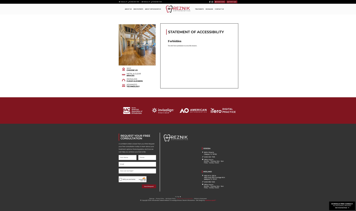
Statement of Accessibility (185, 198)
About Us (128, 9)
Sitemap (151, 198)
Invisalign (209, 9)
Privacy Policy (160, 198)
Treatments (199, 9)
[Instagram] (212, 2)
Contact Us (219, 9)
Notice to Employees (200, 198)
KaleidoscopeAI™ (210, 200)
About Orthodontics (153, 9)
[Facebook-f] (210, 2)
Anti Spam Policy (170, 198)
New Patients (138, 9)
